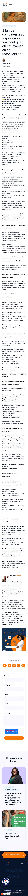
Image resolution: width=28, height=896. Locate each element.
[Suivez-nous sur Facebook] (12, 871)
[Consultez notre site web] (16, 871)
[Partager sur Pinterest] (18, 665)
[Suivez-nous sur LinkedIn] (7, 871)
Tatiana (18, 575)
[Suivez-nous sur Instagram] (21, 871)
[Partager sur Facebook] (5, 665)
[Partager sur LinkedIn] (14, 665)
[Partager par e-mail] (23, 665)
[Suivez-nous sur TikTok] (9, 876)
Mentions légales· (9, 890)
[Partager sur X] (9, 665)
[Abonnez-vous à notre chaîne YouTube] (14, 876)
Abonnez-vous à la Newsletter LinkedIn (12, 855)
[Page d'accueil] (5, 4)
